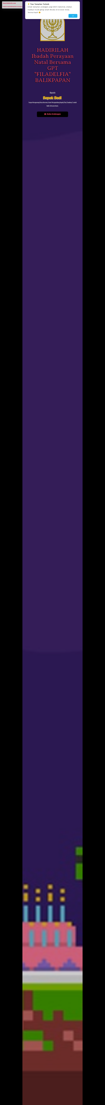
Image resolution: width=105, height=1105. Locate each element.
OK (73, 16)
